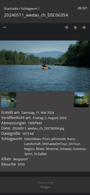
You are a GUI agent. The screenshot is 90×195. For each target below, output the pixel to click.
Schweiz (66, 148)
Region (29, 148)
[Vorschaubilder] (66, 28)
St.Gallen (40, 154)
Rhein (40, 148)
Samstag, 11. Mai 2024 (38, 112)
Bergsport (20, 159)
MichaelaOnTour (54, 144)
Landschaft (32, 144)
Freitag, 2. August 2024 (49, 118)
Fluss (46, 138)
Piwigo (45, 187)
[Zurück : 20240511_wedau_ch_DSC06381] (75, 28)
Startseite (11, 8)
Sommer (79, 148)
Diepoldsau (32, 138)
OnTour (74, 144)
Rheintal (52, 148)
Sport (28, 154)
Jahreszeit (59, 138)
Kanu (71, 138)
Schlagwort (29, 8)
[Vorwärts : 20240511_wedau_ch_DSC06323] (84, 28)
